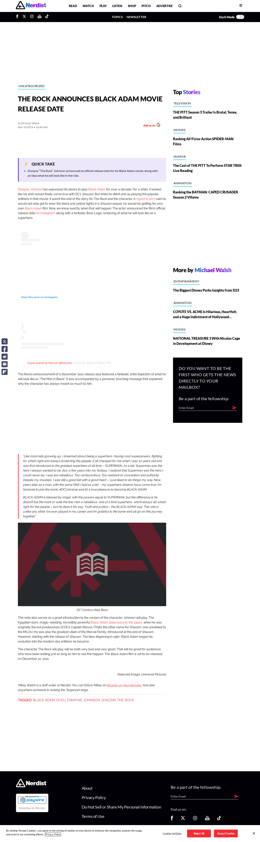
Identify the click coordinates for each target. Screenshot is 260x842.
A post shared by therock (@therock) (50, 362)
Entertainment (186, 281)
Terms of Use (93, 816)
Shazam (108, 700)
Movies (180, 130)
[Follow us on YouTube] (207, 819)
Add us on (148, 126)
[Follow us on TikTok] (219, 819)
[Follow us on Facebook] (172, 819)
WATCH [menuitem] (88, 6)
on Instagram (45, 213)
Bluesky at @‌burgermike (124, 685)
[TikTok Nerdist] (46, 17)
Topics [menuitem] (117, 17)
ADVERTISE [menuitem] (164, 6)
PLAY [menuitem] (103, 6)
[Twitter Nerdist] (24, 17)
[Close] (254, 833)
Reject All (199, 833)
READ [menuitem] (73, 6)
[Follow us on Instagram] (195, 819)
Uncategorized (31, 86)
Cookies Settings (172, 833)
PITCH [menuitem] (146, 6)
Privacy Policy (94, 797)
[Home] (31, 786)
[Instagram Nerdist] (32, 17)
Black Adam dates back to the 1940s (116, 622)
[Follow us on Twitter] (183, 819)
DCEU (61, 700)
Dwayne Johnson (30, 189)
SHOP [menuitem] (132, 6)
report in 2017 (145, 199)
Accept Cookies (225, 833)
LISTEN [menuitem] (117, 6)
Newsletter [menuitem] (136, 17)
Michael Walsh (30, 123)
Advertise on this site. (32, 808)
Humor (180, 156)
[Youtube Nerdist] (39, 17)
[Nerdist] (31, 6)
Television (182, 103)
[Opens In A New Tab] (32, 800)
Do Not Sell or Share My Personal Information (121, 806)
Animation (183, 183)
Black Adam (96, 189)
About (87, 788)
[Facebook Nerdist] (18, 17)
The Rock (125, 700)
